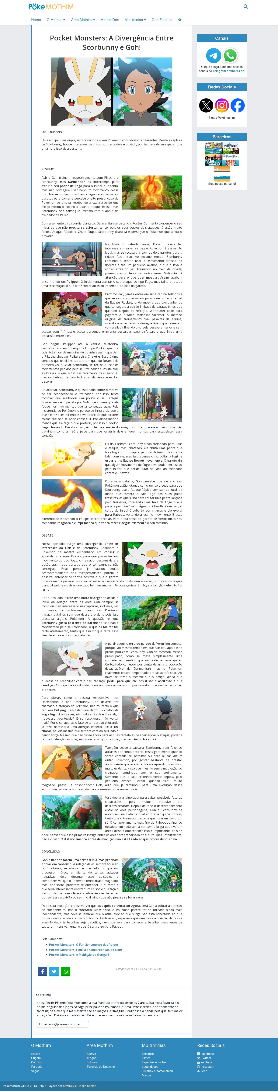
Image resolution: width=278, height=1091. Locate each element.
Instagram (207, 1066)
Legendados (150, 1066)
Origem (36, 1058)
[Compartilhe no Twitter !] (54, 971)
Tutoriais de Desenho (101, 1066)
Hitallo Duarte (87, 1086)
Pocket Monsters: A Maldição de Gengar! (79, 955)
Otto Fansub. (162, 19)
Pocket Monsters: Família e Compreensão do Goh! (85, 950)
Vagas (35, 1071)
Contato (36, 1062)
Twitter (205, 1058)
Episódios (148, 1054)
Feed (203, 1071)
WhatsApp (236, 71)
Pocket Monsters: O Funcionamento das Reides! (84, 945)
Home (36, 19)
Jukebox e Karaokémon (157, 1071)
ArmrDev (68, 1086)
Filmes (146, 1058)
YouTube (206, 1062)
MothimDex (109, 19)
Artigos (91, 1058)
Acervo (91, 1054)
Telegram (219, 71)
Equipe (35, 1054)
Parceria (36, 1066)
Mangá (146, 1075)
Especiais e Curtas (154, 1062)
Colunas (92, 1062)
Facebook (207, 1054)
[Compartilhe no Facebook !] (42, 971)
